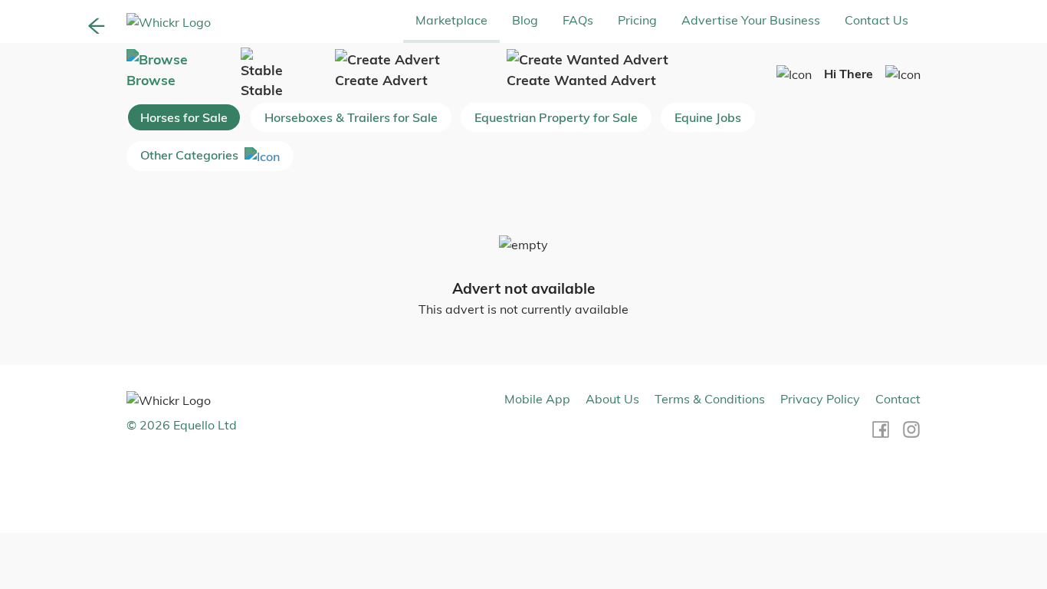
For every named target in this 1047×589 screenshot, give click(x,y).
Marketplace (451, 20)
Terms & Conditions (710, 398)
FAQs (578, 20)
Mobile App (537, 398)
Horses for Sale (184, 117)
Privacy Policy (820, 398)
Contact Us (876, 20)
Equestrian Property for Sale (556, 117)
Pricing (637, 20)
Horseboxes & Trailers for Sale (351, 117)
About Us (612, 398)
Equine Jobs (707, 117)
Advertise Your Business (750, 20)
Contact (898, 398)
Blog (525, 20)
